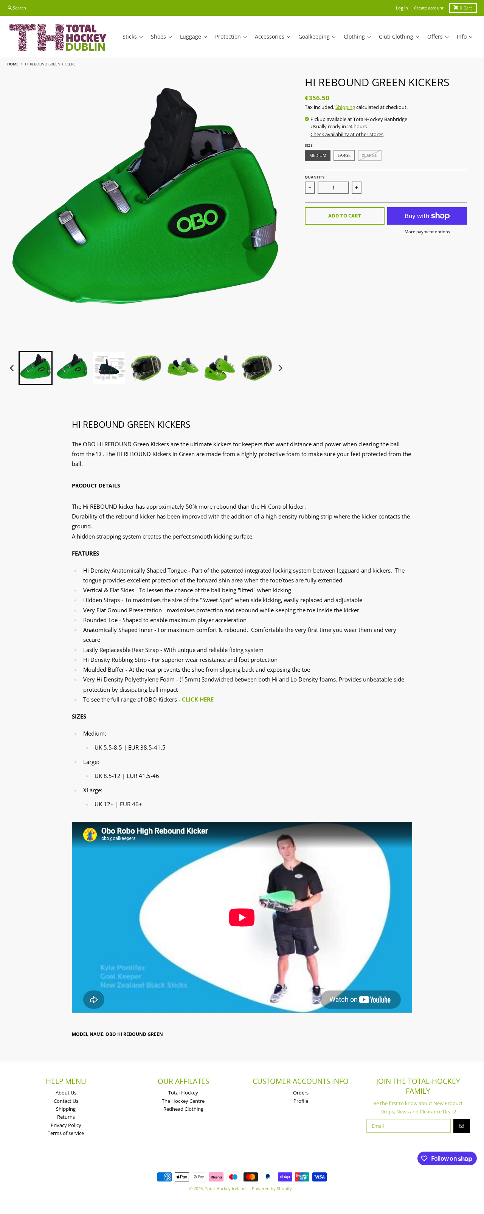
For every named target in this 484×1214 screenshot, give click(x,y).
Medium (317, 155)
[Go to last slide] (12, 368)
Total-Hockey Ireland (225, 1188)
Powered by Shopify (272, 1188)
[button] (36, 368)
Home (13, 64)
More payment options (427, 231)
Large (344, 155)
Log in (402, 8)
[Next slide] (280, 368)
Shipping (345, 107)
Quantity (314, 177)
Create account (429, 8)
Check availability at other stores (346, 134)
